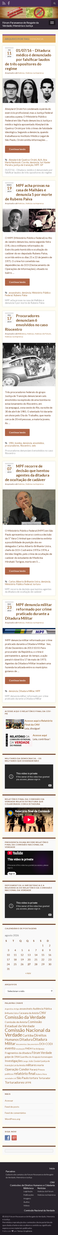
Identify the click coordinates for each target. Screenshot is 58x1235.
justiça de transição (24, 165)
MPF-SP (38, 165)
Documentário (33, 1044)
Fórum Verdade (42, 1052)
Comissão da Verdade (25, 1017)
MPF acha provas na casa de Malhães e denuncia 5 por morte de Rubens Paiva (28, 192)
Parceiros (10, 1171)
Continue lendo (17, 149)
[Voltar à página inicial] (29, 13)
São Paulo (23, 1078)
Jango (25, 1061)
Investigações (14, 1061)
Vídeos (27, 1205)
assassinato (15, 292)
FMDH (28, 1048)
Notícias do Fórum (43, 333)
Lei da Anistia (19, 1065)
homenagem (47, 1057)
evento (10, 1048)
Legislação (28, 1191)
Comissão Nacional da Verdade (27, 1032)
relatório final (24, 1073)
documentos (21, 1044)
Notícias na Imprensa (35, 73)
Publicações (29, 1195)
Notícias (21, 73)
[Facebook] (9, 2)
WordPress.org (12, 1119)
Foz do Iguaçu (38, 1049)
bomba (18, 443)
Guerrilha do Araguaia (30, 1057)
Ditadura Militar (27, 691)
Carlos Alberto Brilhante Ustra (24, 581)
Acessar (9, 1100)
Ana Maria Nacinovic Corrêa (26, 161)
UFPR (28, 1082)
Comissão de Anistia (16, 1021)
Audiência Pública (42, 1008)
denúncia (34, 162)
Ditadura (26, 1039)
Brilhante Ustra (11, 1013)
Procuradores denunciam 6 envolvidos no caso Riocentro (26, 322)
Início (52, 1168)
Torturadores (14, 1082)
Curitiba (28, 1035)
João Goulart (35, 1061)
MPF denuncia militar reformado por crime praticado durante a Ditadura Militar (28, 611)
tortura (36, 584)
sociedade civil (10, 1078)
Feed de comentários (15, 1112)
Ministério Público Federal (18, 584)
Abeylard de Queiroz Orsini (23, 159)
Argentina (9, 1009)
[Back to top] (51, 1228)
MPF (38, 691)
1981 (11, 443)
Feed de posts (12, 1106)
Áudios (27, 1202)
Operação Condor (17, 1069)
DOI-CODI (46, 1044)
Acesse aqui (40, 735)
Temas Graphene (24, 1231)
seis (34, 445)
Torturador (44, 1078)
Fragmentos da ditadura (18, 1052)
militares (31, 1065)
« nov (28, 973)
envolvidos (38, 443)
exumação (20, 1049)
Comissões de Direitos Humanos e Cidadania (32, 1185)
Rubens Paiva (20, 295)
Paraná (33, 1069)
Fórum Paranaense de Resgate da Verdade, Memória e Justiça (20, 24)
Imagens (27, 1198)
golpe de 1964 (12, 1056)
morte (40, 1065)
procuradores (12, 445)
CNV (42, 1013)
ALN (40, 159)
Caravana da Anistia (29, 1013)
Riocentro (25, 445)
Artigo (16, 1009)
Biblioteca (22, 333)
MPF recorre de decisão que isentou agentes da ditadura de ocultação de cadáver (27, 473)
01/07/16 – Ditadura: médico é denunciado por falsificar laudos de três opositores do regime (28, 59)
